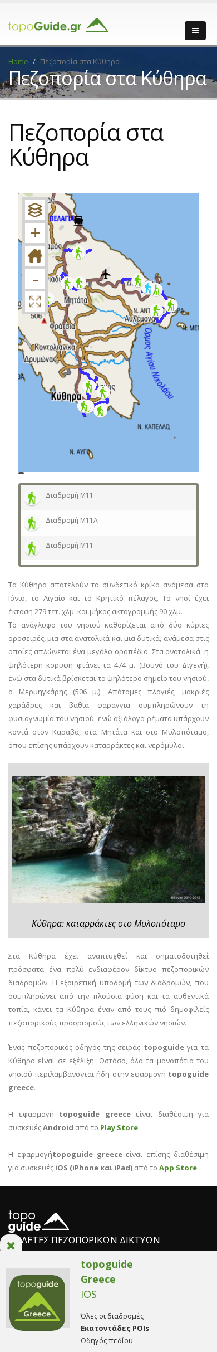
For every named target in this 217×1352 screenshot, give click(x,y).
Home (18, 61)
